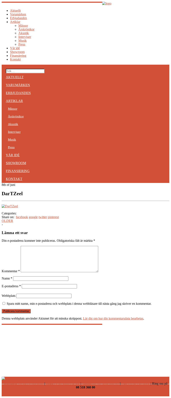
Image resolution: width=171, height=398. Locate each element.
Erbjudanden (18, 18)
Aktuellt (15, 10)
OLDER (7, 221)
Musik (22, 40)
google (33, 217)
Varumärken (18, 14)
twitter (43, 217)
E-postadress (11, 286)
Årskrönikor (26, 29)
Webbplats (8, 295)
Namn (7, 278)
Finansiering (18, 55)
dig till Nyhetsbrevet (100, 383)
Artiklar (15, 22)
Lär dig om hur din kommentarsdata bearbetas (113, 318)
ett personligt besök (63, 383)
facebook (22, 217)
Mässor (23, 25)
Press (21, 44)
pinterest (53, 217)
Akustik (23, 33)
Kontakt (15, 59)
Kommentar (11, 271)
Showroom (17, 52)
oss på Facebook (135, 383)
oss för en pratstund (24, 383)
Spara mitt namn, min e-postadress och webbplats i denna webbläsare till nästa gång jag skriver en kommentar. (79, 303)
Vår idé (15, 48)
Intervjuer (24, 37)
